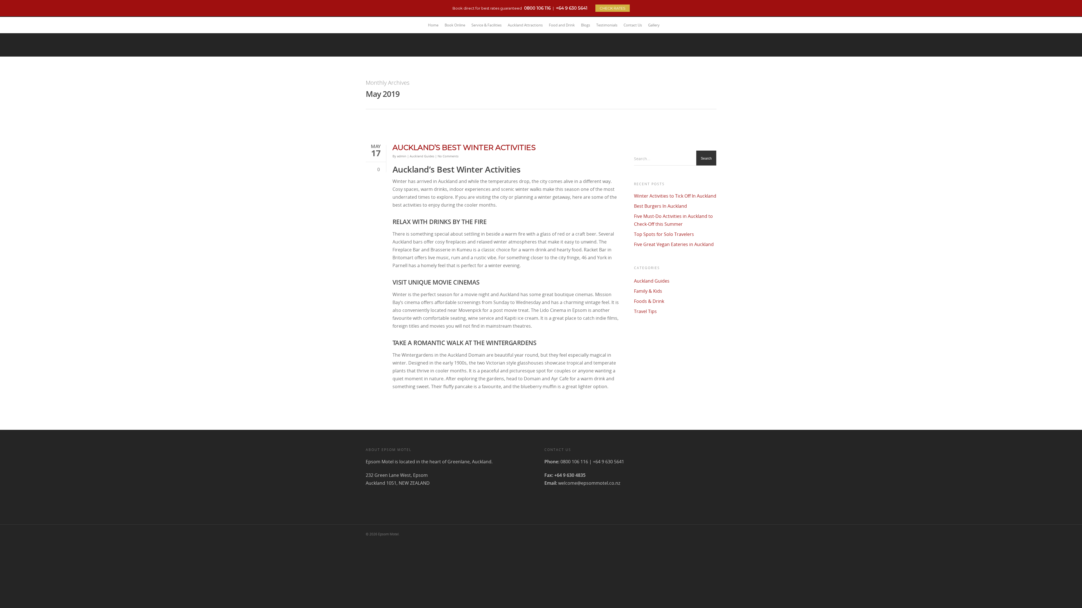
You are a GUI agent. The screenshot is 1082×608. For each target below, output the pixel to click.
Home (433, 25)
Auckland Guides (422, 156)
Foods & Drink (649, 301)
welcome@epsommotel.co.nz (589, 483)
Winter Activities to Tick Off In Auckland (675, 196)
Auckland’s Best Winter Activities (464, 147)
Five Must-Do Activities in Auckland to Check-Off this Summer (673, 220)
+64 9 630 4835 (570, 475)
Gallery (654, 25)
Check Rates (613, 8)
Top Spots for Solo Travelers (664, 234)
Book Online (455, 25)
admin (401, 156)
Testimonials (606, 25)
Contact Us (633, 25)
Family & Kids (648, 291)
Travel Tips (645, 311)
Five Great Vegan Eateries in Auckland (674, 244)
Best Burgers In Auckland (660, 206)
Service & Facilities (486, 25)
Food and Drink (562, 25)
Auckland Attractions (525, 25)
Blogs (585, 25)
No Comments (448, 156)
